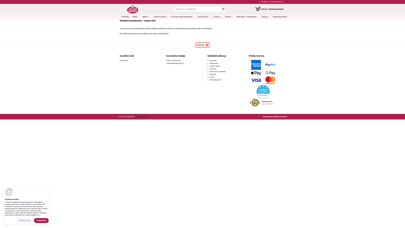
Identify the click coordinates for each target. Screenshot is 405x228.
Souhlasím (41, 220)
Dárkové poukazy (280, 17)
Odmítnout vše (24, 220)
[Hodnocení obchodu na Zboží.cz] (202, 45)
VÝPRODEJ (125, 17)
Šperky (145, 17)
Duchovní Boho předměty (181, 17)
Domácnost (203, 17)
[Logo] (133, 9)
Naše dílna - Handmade (246, 17)
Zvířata (216, 17)
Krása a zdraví (160, 17)
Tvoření (228, 17)
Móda (135, 17)
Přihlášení (264, 2)
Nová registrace (278, 2)
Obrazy (265, 17)
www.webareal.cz (142, 117)
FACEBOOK (124, 61)
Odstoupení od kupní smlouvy (275, 117)
